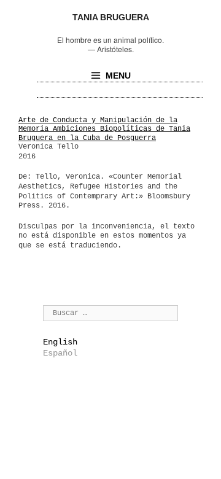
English (60, 342)
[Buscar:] (110, 312)
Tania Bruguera (110, 17)
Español (60, 353)
